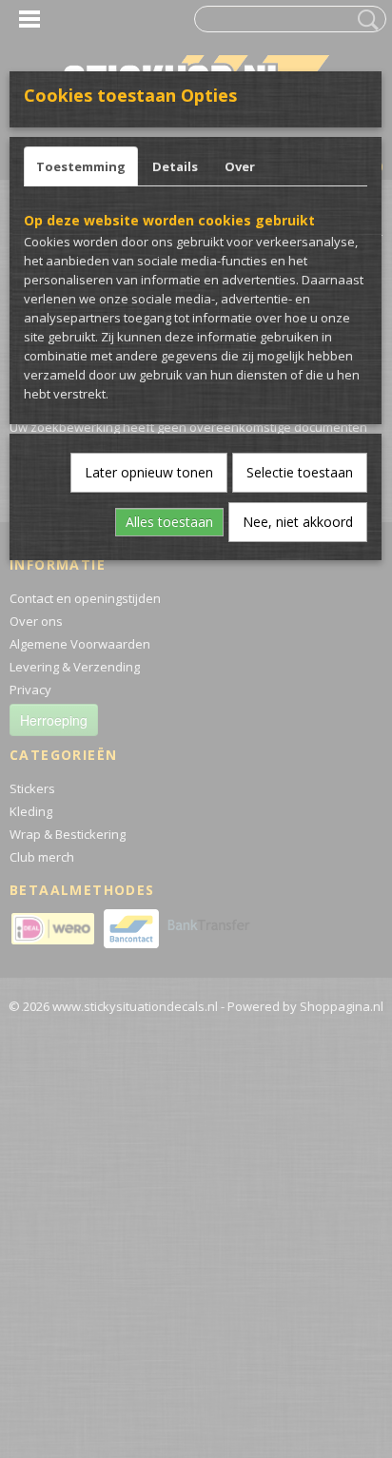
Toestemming (81, 166)
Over (240, 166)
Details (175, 166)
